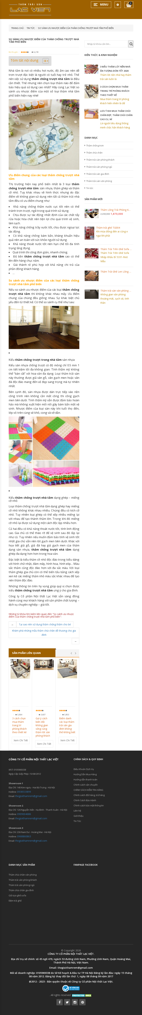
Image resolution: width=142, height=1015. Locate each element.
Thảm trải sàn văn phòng (99, 181)
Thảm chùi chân (94, 152)
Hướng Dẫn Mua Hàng (85, 774)
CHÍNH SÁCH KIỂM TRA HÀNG (88, 789)
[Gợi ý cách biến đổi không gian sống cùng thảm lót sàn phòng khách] (44, 664)
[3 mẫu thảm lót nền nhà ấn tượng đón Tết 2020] (91, 69)
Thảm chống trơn (95, 145)
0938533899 (24, 791)
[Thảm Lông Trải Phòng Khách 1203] (92, 213)
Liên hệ (77, 810)
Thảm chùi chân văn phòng (23, 874)
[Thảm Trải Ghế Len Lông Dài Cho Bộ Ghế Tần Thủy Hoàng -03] (92, 275)
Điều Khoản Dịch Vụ (84, 769)
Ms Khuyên (13, 52)
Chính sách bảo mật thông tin (89, 805)
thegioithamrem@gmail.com (31, 796)
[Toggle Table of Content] (44, 61)
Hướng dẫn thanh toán (85, 779)
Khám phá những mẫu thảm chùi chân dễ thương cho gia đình (44, 632)
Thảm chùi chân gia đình (21, 890)
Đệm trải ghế (15, 900)
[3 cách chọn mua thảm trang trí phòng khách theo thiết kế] (20, 669)
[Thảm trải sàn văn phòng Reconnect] (92, 294)
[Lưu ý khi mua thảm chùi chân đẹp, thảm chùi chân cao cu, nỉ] (91, 114)
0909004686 (24, 814)
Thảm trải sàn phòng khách (100, 159)
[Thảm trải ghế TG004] (89, 232)
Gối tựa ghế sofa (17, 895)
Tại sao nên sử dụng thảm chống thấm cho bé (45, 624)
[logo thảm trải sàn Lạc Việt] (30, 9)
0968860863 (24, 836)
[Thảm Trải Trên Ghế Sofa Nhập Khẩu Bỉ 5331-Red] (92, 253)
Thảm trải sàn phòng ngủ (99, 166)
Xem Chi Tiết (21, 740)
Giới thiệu (78, 815)
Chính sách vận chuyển (86, 784)
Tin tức (89, 188)
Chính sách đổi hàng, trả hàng (89, 795)
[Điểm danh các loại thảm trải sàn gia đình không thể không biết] (67, 668)
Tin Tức (77, 821)
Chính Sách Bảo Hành (85, 800)
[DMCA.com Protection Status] (82, 995)
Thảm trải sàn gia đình (97, 173)
